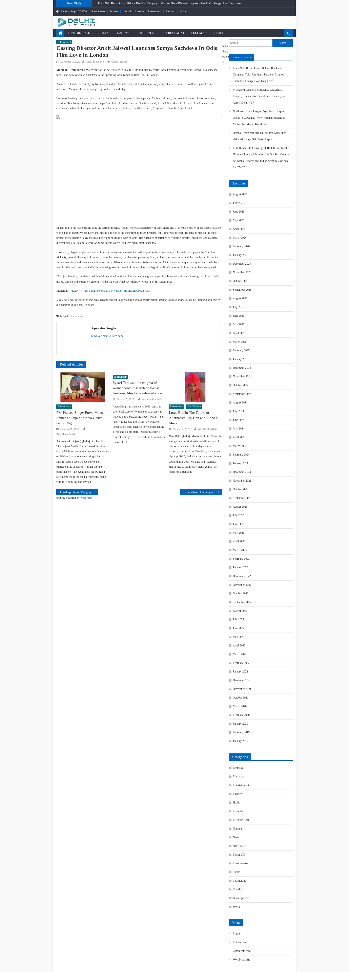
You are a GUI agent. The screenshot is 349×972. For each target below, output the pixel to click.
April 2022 (239, 645)
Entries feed (240, 942)
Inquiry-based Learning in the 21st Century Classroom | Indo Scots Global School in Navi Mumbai (203, 492)
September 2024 (242, 393)
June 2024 (238, 419)
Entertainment (154, 11)
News (236, 837)
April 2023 (239, 541)
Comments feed (242, 950)
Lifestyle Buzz (241, 819)
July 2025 (238, 307)
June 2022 (238, 628)
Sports (236, 872)
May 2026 (238, 220)
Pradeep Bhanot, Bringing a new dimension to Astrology (80, 492)
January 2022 (240, 671)
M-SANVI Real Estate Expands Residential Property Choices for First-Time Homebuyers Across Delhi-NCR (259, 96)
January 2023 (240, 567)
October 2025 (240, 281)
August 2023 (240, 506)
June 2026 (238, 211)
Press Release (98, 11)
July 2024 (238, 411)
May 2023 (238, 532)
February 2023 (241, 558)
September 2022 (242, 602)
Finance (237, 793)
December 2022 (242, 576)
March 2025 (240, 341)
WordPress (86, 497)
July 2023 (238, 515)
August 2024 (240, 402)
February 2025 (241, 350)
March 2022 (240, 654)
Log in (237, 933)
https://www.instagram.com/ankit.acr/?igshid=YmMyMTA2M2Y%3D (110, 290)
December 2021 (242, 680)
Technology (239, 880)
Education (170, 11)
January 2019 (240, 741)
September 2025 (242, 289)
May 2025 (238, 324)
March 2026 (240, 237)
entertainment (76, 315)
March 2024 (240, 445)
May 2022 (238, 636)
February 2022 (241, 662)
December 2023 (242, 471)
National (127, 11)
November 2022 (242, 584)
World (236, 906)
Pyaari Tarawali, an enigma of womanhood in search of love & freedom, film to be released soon (137, 388)
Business (114, 11)
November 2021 (242, 688)
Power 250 (239, 854)
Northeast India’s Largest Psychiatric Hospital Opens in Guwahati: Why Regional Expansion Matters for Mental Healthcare (259, 118)
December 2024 (242, 367)
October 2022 (240, 593)
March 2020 (240, 706)
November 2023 (242, 480)
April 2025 (239, 333)
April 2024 (239, 437)
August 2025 (240, 298)
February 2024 (241, 454)
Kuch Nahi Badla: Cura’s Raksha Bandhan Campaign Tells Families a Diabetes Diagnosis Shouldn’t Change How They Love (169, 3)
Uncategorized (241, 898)
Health (183, 11)
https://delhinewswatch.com (107, 335)
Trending (238, 889)
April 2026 (239, 228)
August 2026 (240, 194)
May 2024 (238, 428)
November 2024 (242, 376)
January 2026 (240, 255)
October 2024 (240, 385)
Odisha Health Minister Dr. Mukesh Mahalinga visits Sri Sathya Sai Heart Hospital (259, 136)
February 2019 (241, 732)
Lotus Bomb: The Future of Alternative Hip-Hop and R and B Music (194, 418)
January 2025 (240, 359)
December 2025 (242, 263)
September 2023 (242, 498)
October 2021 (240, 697)
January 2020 (240, 723)
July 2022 (238, 619)
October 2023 (240, 489)
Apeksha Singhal (95, 61)
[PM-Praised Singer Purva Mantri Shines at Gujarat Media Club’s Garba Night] (82, 387)
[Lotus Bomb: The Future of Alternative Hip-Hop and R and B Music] (195, 387)
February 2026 (241, 246)
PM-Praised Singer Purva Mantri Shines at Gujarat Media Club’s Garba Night (80, 418)
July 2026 (238, 202)
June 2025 (238, 315)
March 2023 (240, 550)
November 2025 (242, 272)
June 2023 (238, 524)
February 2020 (241, 714)
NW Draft (238, 845)
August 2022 (240, 610)
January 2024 (240, 463)
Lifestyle (139, 11)
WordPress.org (241, 959)
